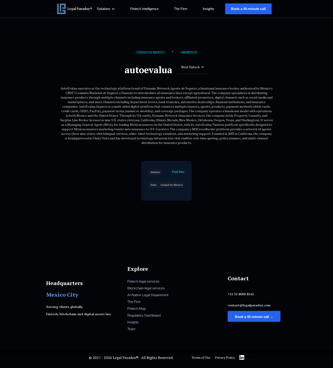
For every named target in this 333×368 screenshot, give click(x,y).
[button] (105, 8)
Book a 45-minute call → (254, 317)
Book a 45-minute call (248, 9)
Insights (208, 9)
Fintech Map (136, 308)
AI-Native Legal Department (147, 295)
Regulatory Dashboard (144, 315)
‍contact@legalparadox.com (249, 305)
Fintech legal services (143, 281)
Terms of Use (201, 357)
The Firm (180, 9)
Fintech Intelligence (144, 9)
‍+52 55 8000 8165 (241, 294)
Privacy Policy (225, 357)
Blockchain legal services (146, 288)
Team (131, 329)
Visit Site (178, 171)
